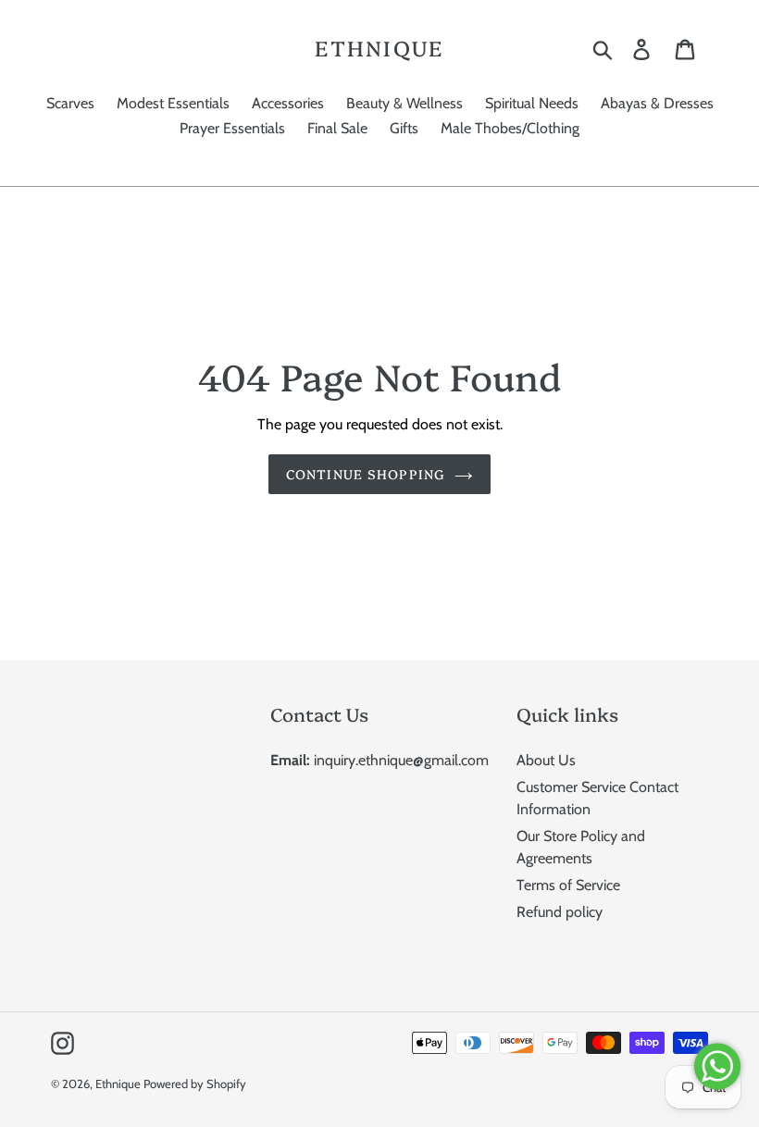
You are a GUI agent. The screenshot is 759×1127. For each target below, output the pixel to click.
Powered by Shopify (194, 1083)
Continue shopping (365, 473)
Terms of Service (568, 885)
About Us (546, 760)
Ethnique (379, 48)
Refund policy (559, 912)
